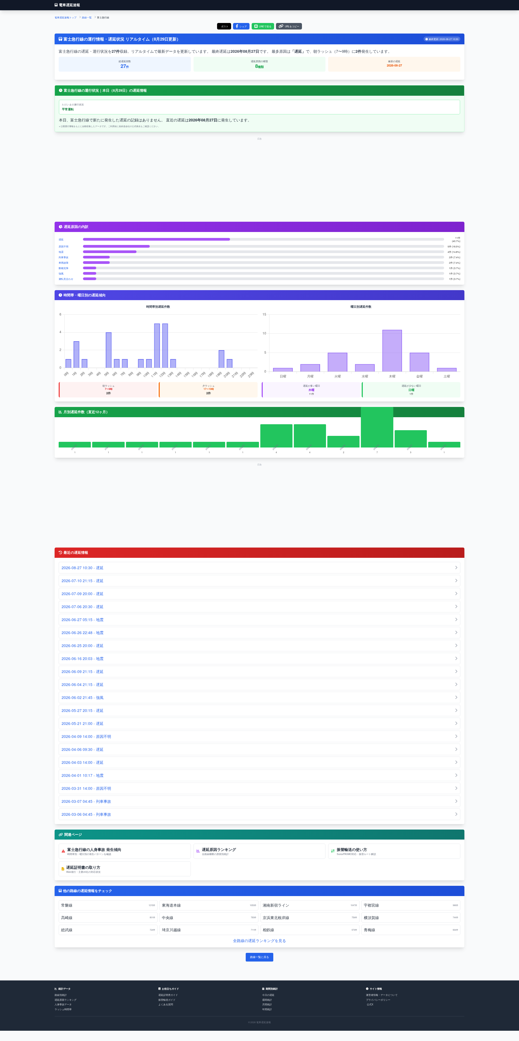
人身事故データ (63, 1004)
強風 (61, 273)
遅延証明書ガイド (168, 994)
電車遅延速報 (69, 5)
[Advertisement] (259, 178)
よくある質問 (165, 1004)
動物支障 (63, 268)
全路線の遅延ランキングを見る (259, 940)
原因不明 (63, 246)
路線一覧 (87, 17)
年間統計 (267, 1009)
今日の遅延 (268, 994)
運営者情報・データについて (382, 994)
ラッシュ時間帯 (63, 1009)
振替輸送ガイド (166, 999)
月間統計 (267, 1004)
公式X (370, 1004)
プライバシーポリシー (378, 999)
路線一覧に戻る (259, 957)
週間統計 (267, 999)
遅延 (61, 239)
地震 (61, 251)
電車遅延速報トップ (65, 17)
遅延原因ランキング (65, 999)
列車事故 (63, 257)
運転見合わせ (66, 278)
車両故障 (63, 262)
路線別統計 (61, 994)
